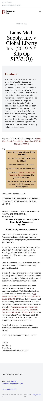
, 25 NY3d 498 (21, 296)
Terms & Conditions (9, 389)
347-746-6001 (8, 2)
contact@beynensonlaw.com (12, 5)
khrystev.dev (37, 395)
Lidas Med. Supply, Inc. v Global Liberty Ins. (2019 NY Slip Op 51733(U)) (21, 141)
